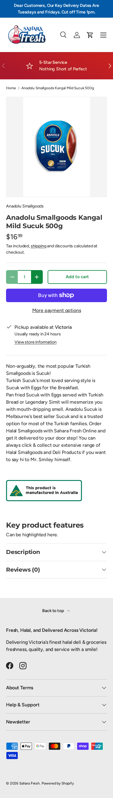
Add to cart (77, 276)
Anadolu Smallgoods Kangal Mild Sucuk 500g (57, 88)
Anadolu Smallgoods (25, 206)
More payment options (56, 310)
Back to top (53, 610)
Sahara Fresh (29, 783)
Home (11, 88)
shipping (38, 246)
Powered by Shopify (58, 783)
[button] (90, 35)
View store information (35, 342)
